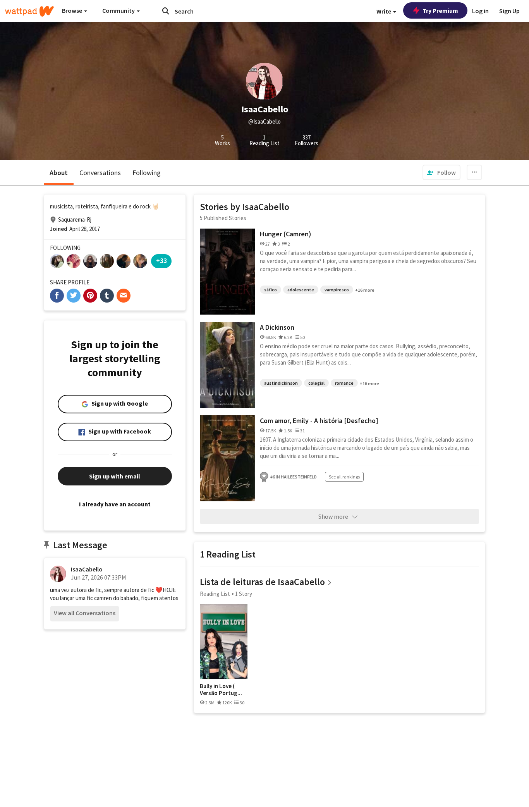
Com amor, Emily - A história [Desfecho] (319, 420)
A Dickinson (277, 327)
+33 (161, 260)
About (59, 172)
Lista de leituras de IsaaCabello (262, 582)
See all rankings (344, 477)
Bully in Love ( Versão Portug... (221, 689)
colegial (316, 383)
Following (146, 172)
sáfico (270, 290)
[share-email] (124, 296)
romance (344, 383)
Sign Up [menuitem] (509, 11)
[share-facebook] (57, 296)
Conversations (100, 172)
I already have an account (115, 504)
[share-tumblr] (107, 296)
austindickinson (281, 383)
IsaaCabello (87, 569)
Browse (72, 10)
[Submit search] (165, 11)
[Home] (29, 11)
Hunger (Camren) (285, 233)
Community (119, 10)
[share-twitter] (74, 296)
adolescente (300, 290)
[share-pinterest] (90, 296)
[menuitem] (441, 172)
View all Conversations (84, 613)
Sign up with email (114, 476)
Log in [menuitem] (480, 11)
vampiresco (337, 290)
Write (384, 11)
